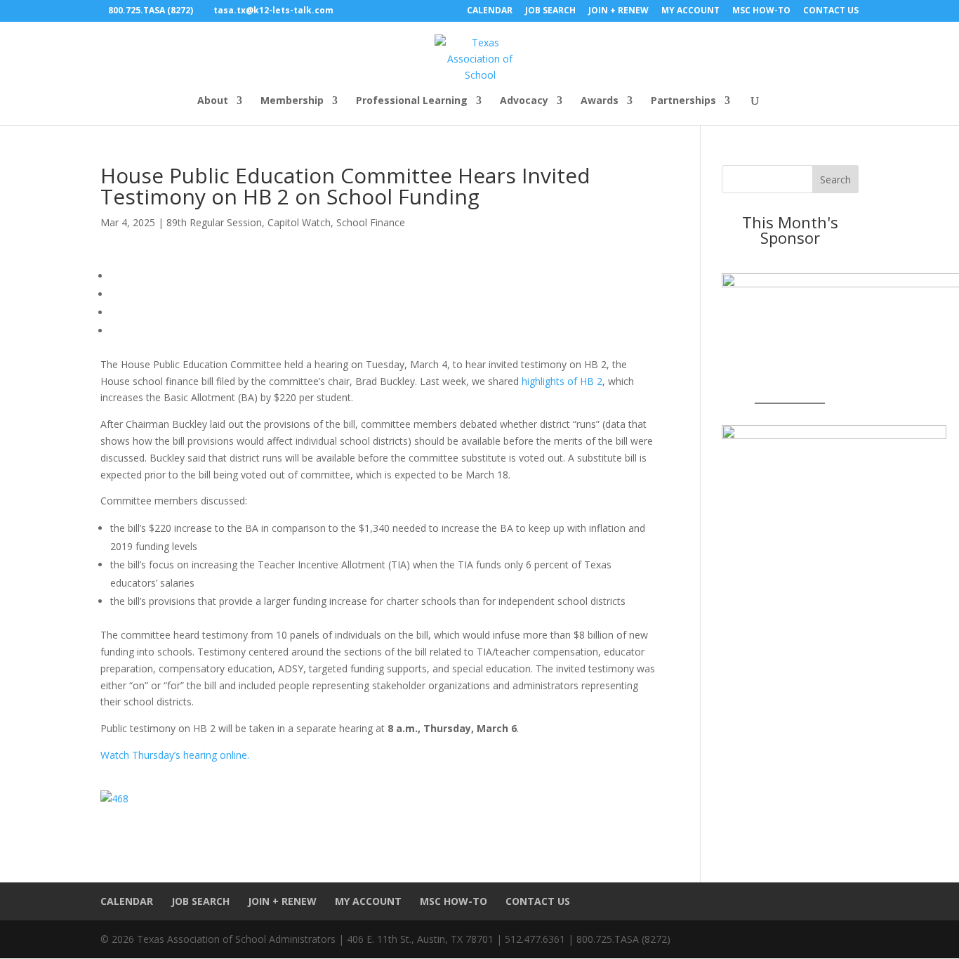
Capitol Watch (299, 222)
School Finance (370, 222)
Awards (600, 101)
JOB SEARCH (550, 11)
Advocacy (524, 101)
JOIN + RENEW (618, 11)
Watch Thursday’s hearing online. (174, 755)
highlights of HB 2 (562, 381)
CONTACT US (831, 11)
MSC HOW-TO (761, 11)
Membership (292, 101)
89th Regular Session (214, 222)
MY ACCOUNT (690, 11)
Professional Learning (412, 101)
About (212, 101)
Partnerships (683, 101)
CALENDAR (489, 11)
